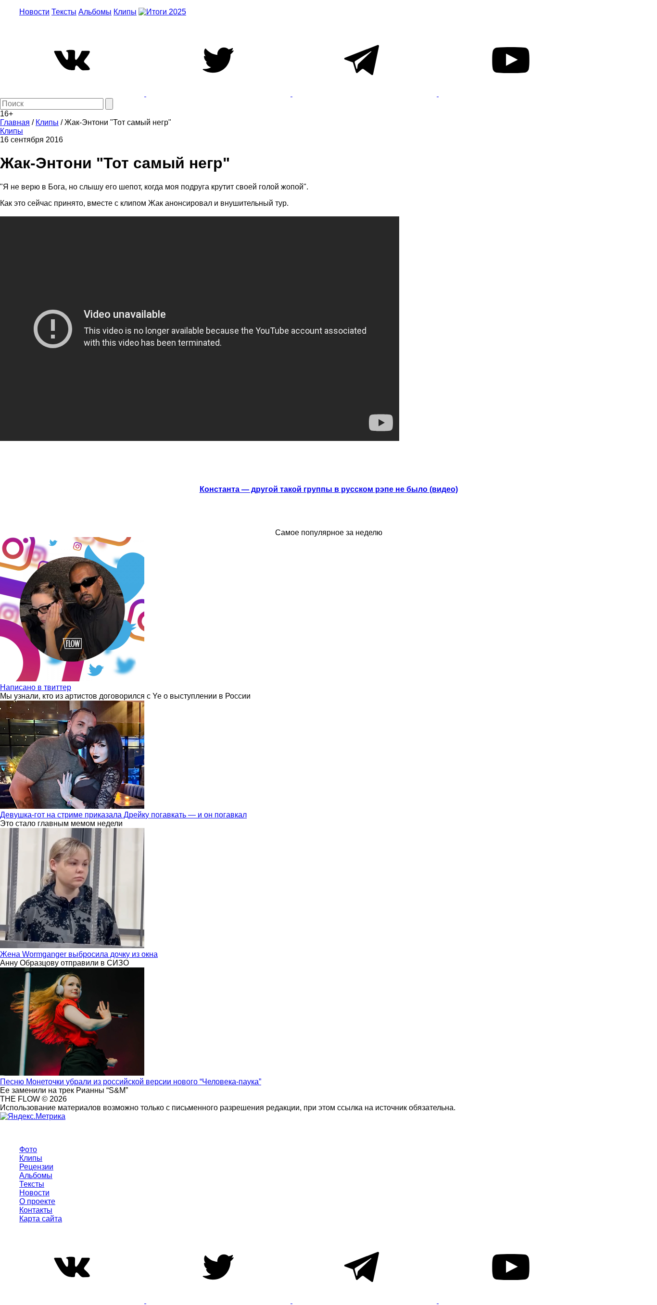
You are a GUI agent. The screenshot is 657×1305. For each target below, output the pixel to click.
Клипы (125, 12)
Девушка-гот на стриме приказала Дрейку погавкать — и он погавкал (123, 815)
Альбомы (95, 12)
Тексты (63, 12)
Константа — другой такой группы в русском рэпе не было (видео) (329, 489)
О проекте (37, 1201)
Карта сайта (40, 1219)
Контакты (35, 1210)
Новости (34, 12)
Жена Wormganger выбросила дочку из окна (79, 954)
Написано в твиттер (35, 687)
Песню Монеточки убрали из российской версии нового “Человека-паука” (130, 1082)
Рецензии (36, 1167)
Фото (28, 1149)
